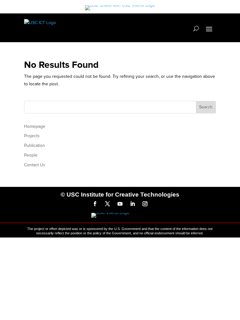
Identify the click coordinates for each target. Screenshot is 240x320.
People (31, 155)
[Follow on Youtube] (120, 204)
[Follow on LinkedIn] (133, 204)
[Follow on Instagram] (145, 204)
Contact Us (34, 165)
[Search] (196, 28)
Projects (32, 135)
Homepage (34, 126)
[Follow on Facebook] (95, 204)
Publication (34, 145)
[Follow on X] (107, 204)
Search (205, 107)
